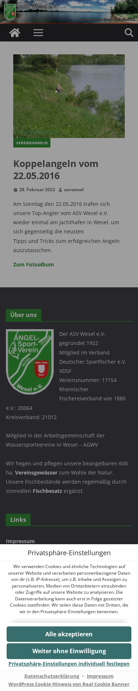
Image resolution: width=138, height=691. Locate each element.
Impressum (100, 676)
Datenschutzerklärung (51, 676)
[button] (69, 651)
